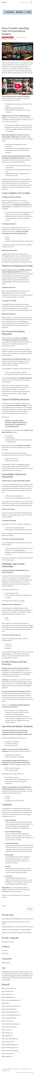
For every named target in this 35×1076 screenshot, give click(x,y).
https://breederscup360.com (10, 1047)
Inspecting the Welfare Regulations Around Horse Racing (17, 919)
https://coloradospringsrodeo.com (11, 1000)
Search (4, 906)
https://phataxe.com (7, 1033)
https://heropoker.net (8, 1053)
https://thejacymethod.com (9, 1018)
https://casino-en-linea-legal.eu (10, 1050)
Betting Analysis (8, 37)
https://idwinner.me (7, 1056)
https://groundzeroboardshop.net (11, 1006)
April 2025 (4, 950)
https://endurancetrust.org (9, 1027)
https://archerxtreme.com (9, 988)
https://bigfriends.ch (7, 1036)
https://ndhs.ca (6, 1003)
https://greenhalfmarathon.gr (10, 1038)
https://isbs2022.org (7, 994)
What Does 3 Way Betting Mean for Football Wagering (16, 929)
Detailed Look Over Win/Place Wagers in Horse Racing (16, 932)
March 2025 (5, 953)
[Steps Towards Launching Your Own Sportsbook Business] (17, 51)
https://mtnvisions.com (8, 1041)
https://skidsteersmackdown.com (11, 1024)
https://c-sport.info (7, 1030)
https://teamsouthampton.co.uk (10, 1012)
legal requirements (17, 202)
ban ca (28, 972)
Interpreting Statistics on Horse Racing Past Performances (17, 926)
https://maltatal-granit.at (8, 997)
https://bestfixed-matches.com (10, 1044)
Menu (5, 2)
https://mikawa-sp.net (8, 991)
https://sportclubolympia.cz (9, 1009)
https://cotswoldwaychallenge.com (11, 1015)
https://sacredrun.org (7, 1021)
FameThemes (29, 1072)
